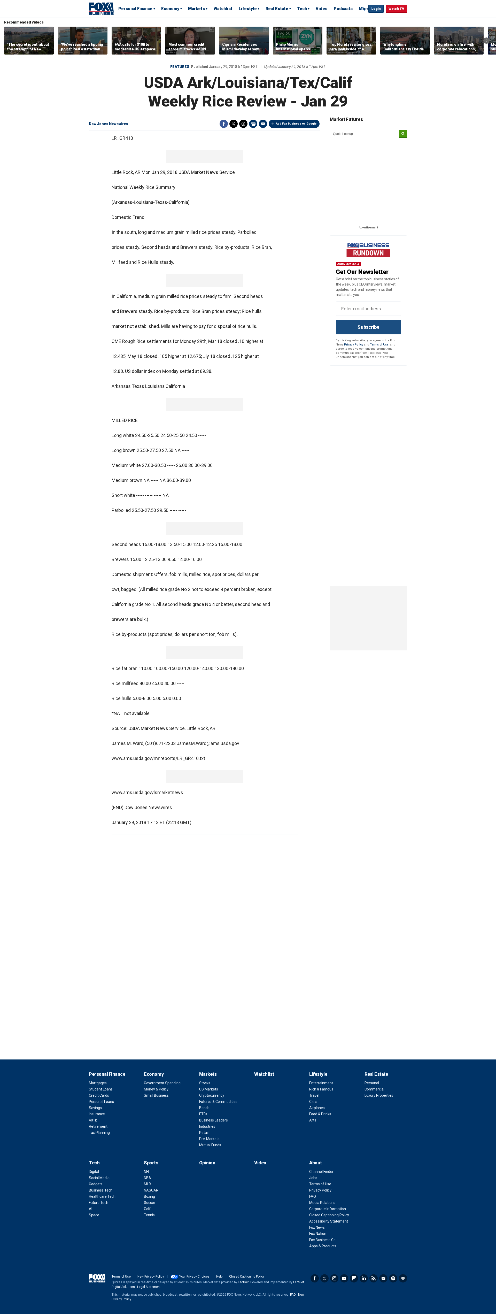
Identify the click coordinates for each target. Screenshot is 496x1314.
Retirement (98, 1126)
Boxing (149, 1196)
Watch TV (396, 9)
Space (94, 1215)
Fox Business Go (322, 1240)
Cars (313, 1102)
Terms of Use (379, 344)
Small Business (156, 1095)
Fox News (317, 1227)
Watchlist (223, 8)
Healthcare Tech (102, 1196)
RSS (373, 1278)
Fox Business (101, 8)
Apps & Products (322, 1246)
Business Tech (100, 1190)
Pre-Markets (209, 1139)
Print (253, 124)
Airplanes (317, 1108)
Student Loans (101, 1089)
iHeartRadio (403, 1278)
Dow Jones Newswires (108, 124)
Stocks (204, 1083)
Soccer (149, 1203)
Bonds (204, 1108)
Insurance (97, 1114)
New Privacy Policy (150, 1276)
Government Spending (162, 1083)
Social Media (99, 1178)
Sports (151, 1162)
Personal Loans (101, 1102)
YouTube (344, 1278)
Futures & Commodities (218, 1102)
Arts (312, 1120)
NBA (147, 1178)
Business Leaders (213, 1120)
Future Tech (98, 1203)
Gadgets (96, 1184)
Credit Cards (99, 1095)
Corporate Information (327, 1209)
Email (263, 124)
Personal (372, 1083)
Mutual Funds (210, 1145)
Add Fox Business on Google (296, 123)
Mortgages (98, 1083)
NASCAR (151, 1190)
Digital (94, 1172)
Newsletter (383, 1278)
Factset (243, 1282)
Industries (207, 1126)
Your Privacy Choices (194, 1276)
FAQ (312, 1196)
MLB (147, 1184)
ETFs (203, 1114)
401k (93, 1120)
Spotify (393, 1278)
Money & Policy (156, 1089)
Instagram (334, 1278)
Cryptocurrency (211, 1095)
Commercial (374, 1089)
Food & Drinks (320, 1114)
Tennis (149, 1215)
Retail (203, 1133)
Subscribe (368, 327)
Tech (302, 8)
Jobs (313, 1178)
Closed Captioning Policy (329, 1215)
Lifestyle (248, 8)
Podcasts (343, 8)
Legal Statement (149, 1287)
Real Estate (277, 8)
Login (376, 9)
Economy (170, 8)
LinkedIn (364, 1278)
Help (219, 1276)
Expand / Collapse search (363, 9)
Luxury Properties (379, 1095)
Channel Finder (321, 1172)
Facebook (224, 124)
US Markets (208, 1089)
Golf (147, 1209)
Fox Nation (317, 1234)
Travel (314, 1095)
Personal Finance (135, 8)
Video (322, 8)
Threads (243, 124)
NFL (147, 1172)
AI (90, 1209)
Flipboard (354, 1278)
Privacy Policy (353, 344)
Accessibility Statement (328, 1221)
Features (179, 67)
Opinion (207, 1162)
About (315, 1162)
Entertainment (321, 1083)
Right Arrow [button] (486, 40)
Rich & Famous (321, 1089)
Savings (95, 1108)
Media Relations (322, 1203)
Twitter (233, 124)
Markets (196, 8)
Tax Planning (99, 1133)
